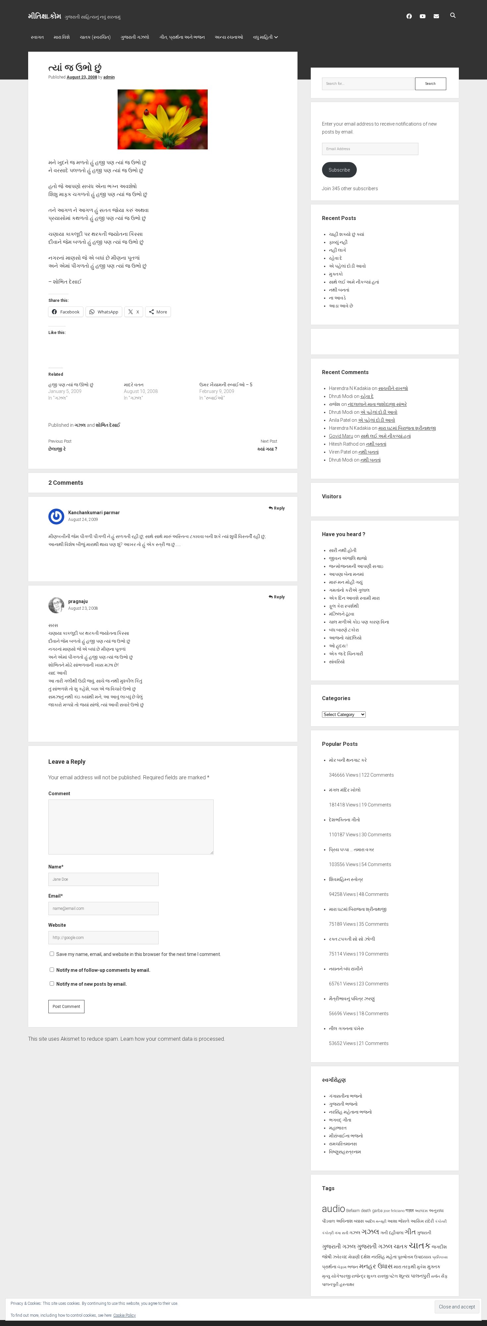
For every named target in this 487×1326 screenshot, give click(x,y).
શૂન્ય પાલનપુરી (414, 1276)
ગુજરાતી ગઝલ (339, 1246)
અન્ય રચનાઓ (229, 37)
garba (377, 1210)
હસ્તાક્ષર (347, 1284)
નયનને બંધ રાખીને (346, 968)
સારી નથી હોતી (342, 550)
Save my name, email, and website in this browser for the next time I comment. (138, 954)
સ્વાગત (37, 37)
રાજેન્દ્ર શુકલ (364, 1276)
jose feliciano (394, 1211)
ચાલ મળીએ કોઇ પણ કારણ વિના (359, 622)
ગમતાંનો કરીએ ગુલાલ (349, 590)
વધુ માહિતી (263, 37)
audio (333, 1208)
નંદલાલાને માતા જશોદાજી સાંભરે (377, 404)
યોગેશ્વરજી (341, 1276)
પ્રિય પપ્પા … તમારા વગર (351, 849)
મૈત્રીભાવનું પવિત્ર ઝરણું (352, 998)
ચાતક (401, 1246)
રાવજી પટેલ (387, 1276)
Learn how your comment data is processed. (173, 1039)
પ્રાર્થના (329, 1266)
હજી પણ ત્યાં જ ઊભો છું (70, 384)
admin (109, 77)
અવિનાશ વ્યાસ (350, 1221)
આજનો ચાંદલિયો (345, 637)
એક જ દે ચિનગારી (346, 653)
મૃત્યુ (326, 1276)
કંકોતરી (441, 1221)
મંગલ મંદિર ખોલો (345, 790)
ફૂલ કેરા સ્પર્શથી (344, 606)
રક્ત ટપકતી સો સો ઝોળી (352, 939)
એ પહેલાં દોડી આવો (347, 266)
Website (57, 925)
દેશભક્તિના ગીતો (344, 819)
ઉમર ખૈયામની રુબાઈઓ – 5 (225, 384)
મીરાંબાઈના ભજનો (346, 1135)
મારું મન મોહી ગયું (345, 582)
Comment (59, 793)
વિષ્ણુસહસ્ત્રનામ (345, 1151)
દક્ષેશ (365, 1256)
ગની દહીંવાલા (392, 1232)
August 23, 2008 (82, 77)
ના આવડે (337, 298)
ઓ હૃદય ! (338, 645)
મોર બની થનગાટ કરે (348, 760)
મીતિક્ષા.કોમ (44, 16)
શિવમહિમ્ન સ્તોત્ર (346, 879)
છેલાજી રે (57, 449)
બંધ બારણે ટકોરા (344, 630)
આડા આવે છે (341, 305)
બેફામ (342, 1267)
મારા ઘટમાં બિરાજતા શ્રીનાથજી (407, 428)
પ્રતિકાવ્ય (440, 1257)
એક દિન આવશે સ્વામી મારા (354, 598)
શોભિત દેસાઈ (108, 425)
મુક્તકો (336, 274)
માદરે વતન (133, 384)
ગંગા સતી (341, 1233)
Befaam (353, 1210)
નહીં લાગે (337, 250)
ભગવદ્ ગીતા (340, 1120)
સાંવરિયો (337, 661)
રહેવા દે (335, 258)
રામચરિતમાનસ (343, 1143)
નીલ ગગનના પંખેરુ (346, 1028)
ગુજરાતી (424, 1232)
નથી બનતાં (339, 290)
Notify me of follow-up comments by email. (103, 970)
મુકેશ (421, 1266)
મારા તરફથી (405, 1266)
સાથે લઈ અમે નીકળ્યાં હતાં (354, 282)
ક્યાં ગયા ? (267, 449)
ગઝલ (80, 425)
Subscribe (339, 170)
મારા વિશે (62, 37)
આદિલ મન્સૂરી (375, 1221)
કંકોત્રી (328, 1233)
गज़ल (410, 1210)
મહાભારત (338, 1128)
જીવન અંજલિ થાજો (348, 558)
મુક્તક (434, 1267)
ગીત (410, 1232)
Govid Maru (341, 436)
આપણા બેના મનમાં (346, 574)
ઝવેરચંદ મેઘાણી (346, 1256)
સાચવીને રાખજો (393, 388)
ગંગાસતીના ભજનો (345, 1096)
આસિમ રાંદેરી (422, 1221)
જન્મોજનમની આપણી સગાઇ (356, 566)
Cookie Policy (124, 1315)
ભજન (353, 1266)
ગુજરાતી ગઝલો (135, 37)
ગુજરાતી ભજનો (343, 1104)
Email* (55, 896)
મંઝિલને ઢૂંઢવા (341, 614)
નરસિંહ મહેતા (384, 1256)
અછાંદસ (421, 1211)
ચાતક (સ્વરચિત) (95, 37)
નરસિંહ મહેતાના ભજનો (350, 1112)
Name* (56, 866)
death (366, 1210)
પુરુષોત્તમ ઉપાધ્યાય (414, 1256)
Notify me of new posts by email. (91, 984)
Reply (279, 508)
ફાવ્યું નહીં (338, 242)
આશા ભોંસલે (398, 1221)
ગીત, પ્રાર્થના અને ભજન (182, 37)
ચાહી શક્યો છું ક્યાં (346, 234)
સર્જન (435, 1276)
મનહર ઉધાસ (376, 1266)
